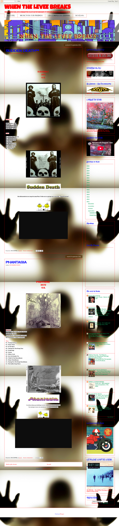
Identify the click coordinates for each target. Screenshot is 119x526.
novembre (91, 206)
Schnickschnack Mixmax (96, 406)
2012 (88, 199)
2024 (88, 170)
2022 (88, 175)
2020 (88, 180)
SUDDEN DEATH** (22, 50)
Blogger (62, 514)
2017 (88, 187)
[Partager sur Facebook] (42, 251)
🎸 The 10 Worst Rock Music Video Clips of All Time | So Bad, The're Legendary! (103, 373)
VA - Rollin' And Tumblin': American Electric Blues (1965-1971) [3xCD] (102, 397)
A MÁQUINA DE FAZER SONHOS (98, 343)
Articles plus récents (11, 464)
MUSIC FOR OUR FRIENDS (31, 15)
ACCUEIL (11, 15)
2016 (88, 189)
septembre (91, 211)
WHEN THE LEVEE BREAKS (37, 8)
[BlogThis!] (38, 251)
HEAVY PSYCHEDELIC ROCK (16, 53)
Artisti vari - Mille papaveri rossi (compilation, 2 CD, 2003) (102, 385)
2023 (88, 173)
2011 (88, 201)
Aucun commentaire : (28, 250)
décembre (91, 203)
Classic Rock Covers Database (98, 369)
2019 (88, 182)
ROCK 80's (80, 15)
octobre (90, 208)
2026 (88, 166)
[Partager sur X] (40, 251)
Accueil (49, 464)
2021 (88, 178)
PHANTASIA (16, 262)
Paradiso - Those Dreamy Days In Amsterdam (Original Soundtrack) (103, 409)
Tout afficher (110, 417)
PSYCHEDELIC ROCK (14, 265)
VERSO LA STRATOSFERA (96, 382)
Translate (105, 503)
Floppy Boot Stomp (94, 295)
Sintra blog (92, 321)
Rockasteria (92, 307)
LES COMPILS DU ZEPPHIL (59, 15)
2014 (88, 194)
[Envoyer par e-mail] (36, 251)
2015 (88, 192)
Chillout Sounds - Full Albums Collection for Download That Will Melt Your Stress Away (99, 356)
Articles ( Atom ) (47, 469)
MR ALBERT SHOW (93, 426)
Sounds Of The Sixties (95, 394)
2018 (88, 185)
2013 (88, 197)
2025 (88, 168)
